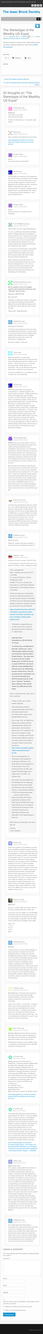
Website (5, 1292)
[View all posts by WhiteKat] (29, 36)
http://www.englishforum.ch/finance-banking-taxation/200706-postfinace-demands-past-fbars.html (22, 1096)
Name (5, 1278)
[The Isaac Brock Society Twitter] (41, 5)
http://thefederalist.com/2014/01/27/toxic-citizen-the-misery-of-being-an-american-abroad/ (21, 142)
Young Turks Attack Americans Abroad (16, 79)
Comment (6, 1258)
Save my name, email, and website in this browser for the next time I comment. (21, 1303)
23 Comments (25, 38)
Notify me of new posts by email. (15, 1310)
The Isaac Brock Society (21, 11)
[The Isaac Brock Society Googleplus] (32, 5)
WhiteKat (25, 36)
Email (5, 1285)
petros (15, 132)
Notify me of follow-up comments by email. (18, 1307)
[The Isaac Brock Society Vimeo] (38, 5)
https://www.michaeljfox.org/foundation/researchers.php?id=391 (23, 750)
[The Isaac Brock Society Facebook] (35, 5)
